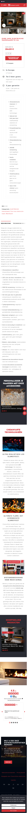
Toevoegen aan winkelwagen (13, 58)
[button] (2, 20)
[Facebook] (25, 408)
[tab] (6, 223)
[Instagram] (25, 413)
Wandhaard (9, 213)
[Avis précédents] (2, 711)
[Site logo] (13, 5)
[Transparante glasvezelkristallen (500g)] (13, 397)
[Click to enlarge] (4, 25)
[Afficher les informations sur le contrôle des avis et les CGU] (22, 698)
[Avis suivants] (25, 711)
